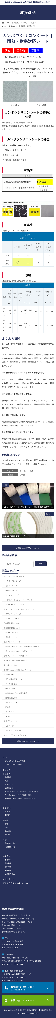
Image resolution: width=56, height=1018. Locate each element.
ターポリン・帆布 (26, 471)
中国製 (7, 815)
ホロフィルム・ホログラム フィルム (17, 670)
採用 (6, 780)
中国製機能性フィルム (12, 628)
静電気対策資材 (11, 698)
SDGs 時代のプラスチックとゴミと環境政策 (21, 791)
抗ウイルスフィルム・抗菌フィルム (18, 651)
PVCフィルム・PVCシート (14, 576)
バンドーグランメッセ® (14, 604)
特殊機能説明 (10, 846)
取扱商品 (7, 808)
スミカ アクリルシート (14, 730)
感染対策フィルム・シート (14, 641)
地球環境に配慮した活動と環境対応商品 (20, 798)
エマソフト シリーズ (13, 614)
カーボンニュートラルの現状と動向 (18, 795)
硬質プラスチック (10, 721)
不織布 (7, 707)
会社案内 (7, 773)
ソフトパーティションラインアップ (18, 600)
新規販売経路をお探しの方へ (15, 883)
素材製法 (8, 859)
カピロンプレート (12, 725)
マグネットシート (12, 702)
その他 (7, 716)
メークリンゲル (11, 684)
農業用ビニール (11, 637)
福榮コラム (9, 788)
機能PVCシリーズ (12, 590)
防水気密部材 (10, 688)
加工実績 (8, 831)
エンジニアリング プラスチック (16, 735)
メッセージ (9, 784)
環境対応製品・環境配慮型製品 (15, 660)
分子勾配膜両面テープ (13, 679)
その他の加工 (10, 874)
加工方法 (7, 856)
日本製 (22, 475)
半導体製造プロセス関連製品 (16, 693)
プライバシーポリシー (13, 764)
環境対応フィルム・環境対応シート (17, 656)
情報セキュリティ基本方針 (15, 761)
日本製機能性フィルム (12, 623)
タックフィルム (11, 712)
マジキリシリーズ (12, 595)
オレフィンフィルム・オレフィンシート (19, 609)
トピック (7, 769)
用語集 (6, 820)
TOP (5, 757)
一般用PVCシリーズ (13, 581)
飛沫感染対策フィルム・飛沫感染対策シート (22, 646)
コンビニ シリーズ (12, 618)
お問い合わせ (9, 879)
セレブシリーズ (11, 586)
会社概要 (8, 777)
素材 (6, 823)
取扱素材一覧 (10, 843)
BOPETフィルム (11, 632)
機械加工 (8, 870)
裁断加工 (8, 866)
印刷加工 (8, 863)
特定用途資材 (9, 674)
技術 (6, 827)
